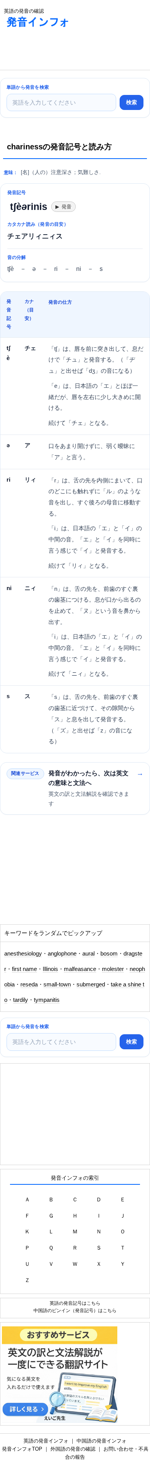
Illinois (50, 969)
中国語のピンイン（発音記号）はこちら (75, 1310)
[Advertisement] (61, 50)
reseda (29, 984)
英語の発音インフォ (45, 1441)
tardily (20, 1000)
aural (88, 954)
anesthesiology (23, 954)
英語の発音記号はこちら (75, 1303)
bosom (109, 954)
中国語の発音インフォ (102, 1441)
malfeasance (80, 969)
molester (113, 969)
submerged (91, 984)
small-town (57, 984)
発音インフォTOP (22, 1449)
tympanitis (47, 1000)
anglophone (62, 954)
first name (24, 969)
